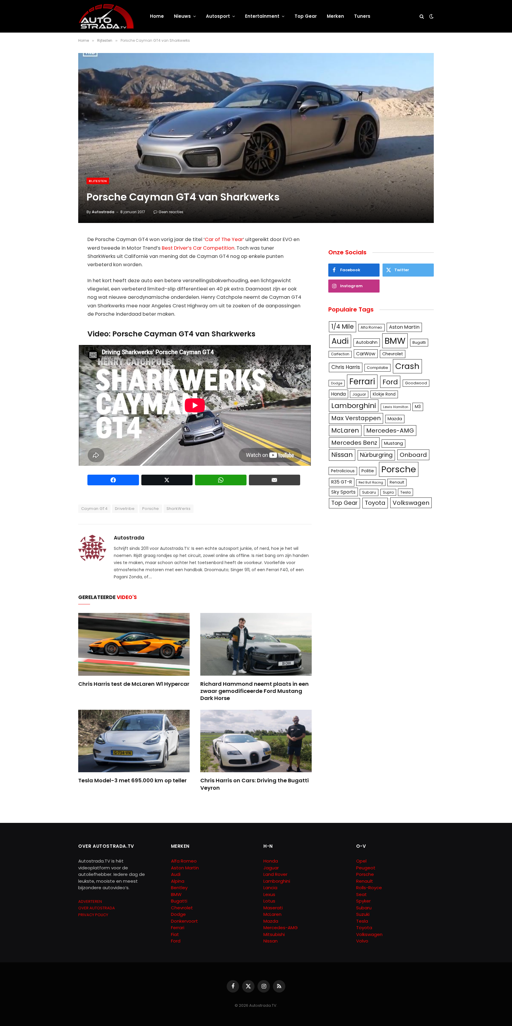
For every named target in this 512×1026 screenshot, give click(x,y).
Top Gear (306, 16)
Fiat (175, 934)
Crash (407, 366)
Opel (361, 861)
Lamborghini (353, 405)
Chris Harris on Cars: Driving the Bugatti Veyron (254, 784)
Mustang (393, 443)
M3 (418, 407)
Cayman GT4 (94, 508)
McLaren (345, 430)
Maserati (273, 908)
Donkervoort (184, 921)
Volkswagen (411, 503)
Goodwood (416, 383)
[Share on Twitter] (167, 480)
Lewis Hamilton (395, 406)
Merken (335, 16)
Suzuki (362, 914)
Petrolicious (343, 471)
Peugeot (365, 868)
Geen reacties (171, 211)
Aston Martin (404, 327)
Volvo (362, 941)
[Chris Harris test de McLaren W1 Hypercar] (134, 644)
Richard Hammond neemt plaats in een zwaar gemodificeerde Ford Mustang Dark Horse (254, 691)
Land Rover (275, 874)
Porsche (150, 508)
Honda (338, 394)
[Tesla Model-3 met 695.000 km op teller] (134, 741)
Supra (388, 492)
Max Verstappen (356, 418)
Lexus (269, 894)
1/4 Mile (342, 326)
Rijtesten (98, 181)
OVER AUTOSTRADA (96, 908)
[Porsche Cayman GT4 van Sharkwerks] (256, 138)
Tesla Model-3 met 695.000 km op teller (132, 780)
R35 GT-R (341, 482)
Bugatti (419, 342)
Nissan (342, 454)
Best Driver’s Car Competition (198, 248)
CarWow (365, 354)
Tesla (405, 492)
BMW (395, 341)
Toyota (375, 503)
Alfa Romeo (371, 327)
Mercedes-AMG (390, 430)
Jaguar (359, 394)
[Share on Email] (274, 480)
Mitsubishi (274, 934)
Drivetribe (125, 508)
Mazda (395, 419)
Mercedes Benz (354, 443)
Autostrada (103, 211)
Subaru (369, 492)
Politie (367, 471)
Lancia (270, 887)
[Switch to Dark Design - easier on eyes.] (431, 16)
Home (157, 16)
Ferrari (362, 381)
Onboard (413, 455)
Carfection (340, 354)
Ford (390, 382)
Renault (397, 482)
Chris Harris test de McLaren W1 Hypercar (133, 684)
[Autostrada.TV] (106, 16)
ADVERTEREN (90, 901)
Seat (361, 894)
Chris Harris (345, 367)
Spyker (363, 901)
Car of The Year (224, 239)
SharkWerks (179, 508)
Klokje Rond (384, 394)
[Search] (421, 16)
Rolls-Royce (369, 887)
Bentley (179, 887)
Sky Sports (343, 492)
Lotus (269, 901)
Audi (340, 341)
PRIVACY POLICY (93, 915)
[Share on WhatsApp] (221, 480)
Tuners (362, 16)
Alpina (177, 881)
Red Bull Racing (371, 482)
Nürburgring (376, 455)
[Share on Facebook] (113, 480)
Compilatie (377, 367)
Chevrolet (392, 354)
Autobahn (366, 342)
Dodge (336, 383)
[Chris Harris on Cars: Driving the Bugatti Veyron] (256, 741)
